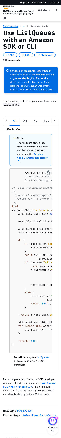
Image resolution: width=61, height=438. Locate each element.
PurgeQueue (24, 410)
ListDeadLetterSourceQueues (39, 415)
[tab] (14, 121)
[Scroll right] (56, 10)
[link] (39, 26)
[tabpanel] (30, 249)
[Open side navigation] (5, 18)
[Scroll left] (36, 10)
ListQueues (43, 357)
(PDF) (49, 89)
